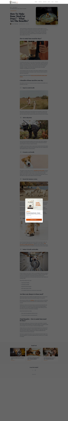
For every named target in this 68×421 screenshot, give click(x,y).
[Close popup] (41, 199)
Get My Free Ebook (33, 219)
